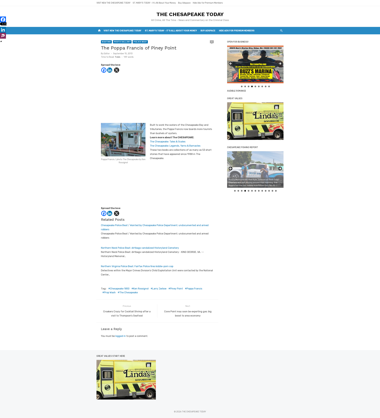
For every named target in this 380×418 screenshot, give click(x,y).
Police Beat (140, 42)
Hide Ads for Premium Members (208, 3)
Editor (107, 53)
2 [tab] (245, 86)
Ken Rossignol (141, 288)
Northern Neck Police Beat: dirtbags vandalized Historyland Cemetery (140, 247)
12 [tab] (272, 191)
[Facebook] (103, 70)
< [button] (231, 64)
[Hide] (1, 41)
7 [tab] (262, 86)
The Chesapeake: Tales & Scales (167, 141)
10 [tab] (265, 191)
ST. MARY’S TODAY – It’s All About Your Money (154, 3)
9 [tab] (269, 86)
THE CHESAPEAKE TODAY (190, 14)
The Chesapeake (128, 292)
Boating (106, 42)
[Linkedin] (109, 70)
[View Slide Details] (255, 121)
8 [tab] (265, 86)
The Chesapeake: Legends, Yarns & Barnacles (175, 145)
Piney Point (176, 288)
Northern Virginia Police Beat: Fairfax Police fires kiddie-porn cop (137, 266)
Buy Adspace (184, 3)
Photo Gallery (122, 42)
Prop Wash (110, 292)
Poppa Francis (194, 288)
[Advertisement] (157, 99)
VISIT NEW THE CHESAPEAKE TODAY (113, 3)
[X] (116, 70)
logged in (120, 336)
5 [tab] (255, 86)
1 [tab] (242, 86)
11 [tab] (269, 191)
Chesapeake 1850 (119, 288)
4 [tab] (252, 86)
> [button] (280, 64)
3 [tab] (248, 86)
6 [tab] (259, 86)
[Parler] (3, 36)
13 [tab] (276, 191)
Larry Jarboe (159, 288)
